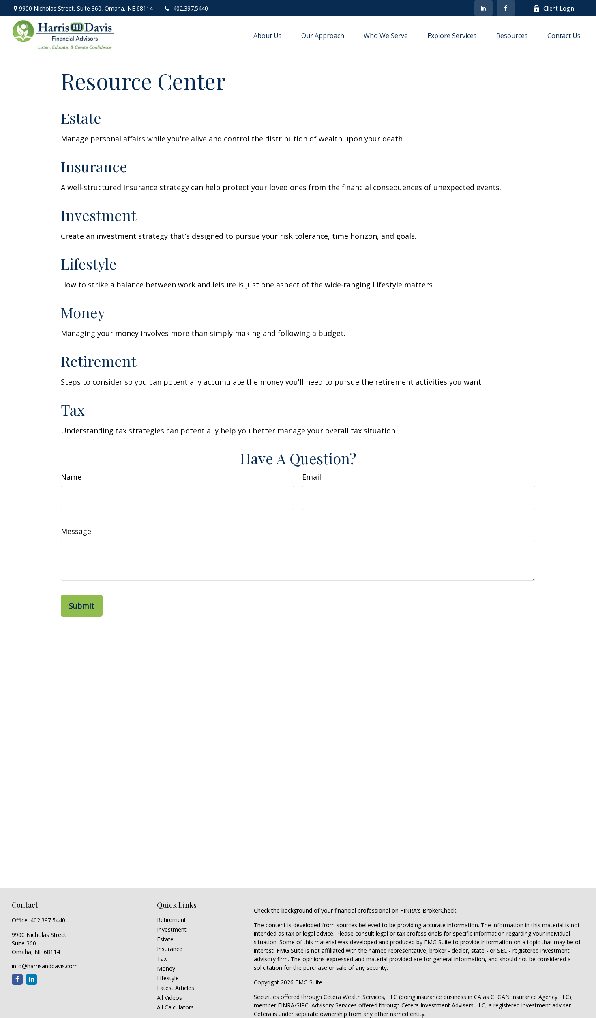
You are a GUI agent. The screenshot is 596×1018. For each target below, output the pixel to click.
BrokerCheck (439, 910)
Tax (73, 409)
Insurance (94, 166)
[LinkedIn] (483, 8)
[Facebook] (506, 8)
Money (83, 312)
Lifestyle (89, 263)
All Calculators (175, 1007)
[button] (267, 35)
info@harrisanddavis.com (45, 966)
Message (76, 531)
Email (311, 477)
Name (71, 477)
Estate (81, 117)
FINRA (286, 1005)
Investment (98, 215)
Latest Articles (175, 988)
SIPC (302, 1005)
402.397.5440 (190, 8)
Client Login (558, 8)
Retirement (98, 361)
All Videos (169, 997)
